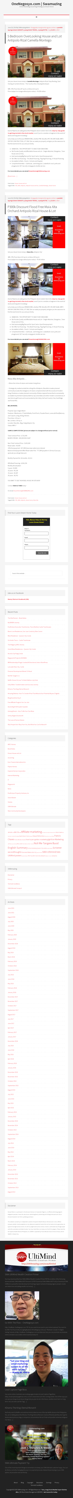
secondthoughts (14, 852)
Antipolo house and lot (32, 185)
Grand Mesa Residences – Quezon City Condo (22, 649)
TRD (29, 856)
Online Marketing (32, 848)
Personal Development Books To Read (20, 671)
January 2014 (12, 1170)
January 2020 (12, 939)
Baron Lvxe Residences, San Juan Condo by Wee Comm (25, 631)
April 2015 (11, 1108)
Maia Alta (35, 500)
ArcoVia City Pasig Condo (15, 653)
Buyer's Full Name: (27, 529)
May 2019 (10, 952)
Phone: (26, 544)
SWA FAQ (34, 852)
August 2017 (11, 1014)
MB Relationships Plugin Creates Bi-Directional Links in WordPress (28, 662)
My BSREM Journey (13, 622)
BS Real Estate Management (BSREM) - (38, 1492)
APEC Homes (12, 744)
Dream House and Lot (21, 183)
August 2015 (11, 1090)
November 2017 (13, 1001)
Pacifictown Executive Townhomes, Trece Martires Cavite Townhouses (29, 627)
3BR (19, 500)
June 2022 (11, 908)
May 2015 (10, 1103)
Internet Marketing (13, 775)
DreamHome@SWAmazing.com (39, 171)
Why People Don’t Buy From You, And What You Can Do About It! (27, 724)
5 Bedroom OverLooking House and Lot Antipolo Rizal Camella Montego (35, 38)
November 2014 (13, 1125)
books (60, 832)
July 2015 (11, 1094)
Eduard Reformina (38, 836)
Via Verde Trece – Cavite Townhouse (19, 640)
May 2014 (10, 1152)
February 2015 (12, 1112)
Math (29, 843)
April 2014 (11, 1156)
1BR (9, 832)
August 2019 (11, 948)
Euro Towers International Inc (17, 762)
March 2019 (11, 957)
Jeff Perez (10, 843)
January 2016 (12, 1068)
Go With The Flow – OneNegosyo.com (21, 1322)
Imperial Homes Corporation (16, 771)
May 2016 (10, 1054)
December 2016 (13, 1041)
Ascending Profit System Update (18, 707)
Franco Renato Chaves (20, 840)
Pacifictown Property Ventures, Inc (18, 793)
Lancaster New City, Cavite (16, 667)
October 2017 (12, 1006)
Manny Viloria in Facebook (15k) (18, 599)
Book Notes (11, 749)
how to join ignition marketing (37, 839)
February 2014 (12, 1165)
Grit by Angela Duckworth (15, 716)
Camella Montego (43, 185)
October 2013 (12, 1183)
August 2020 (11, 917)
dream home (52, 185)
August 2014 (11, 1139)
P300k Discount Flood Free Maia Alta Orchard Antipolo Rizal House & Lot (32, 209)
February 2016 (12, 1063)
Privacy (10, 879)
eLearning (11, 758)
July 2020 (11, 921)
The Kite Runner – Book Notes (17, 618)
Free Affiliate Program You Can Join (18, 702)
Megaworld (11, 784)
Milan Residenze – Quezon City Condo (19, 636)
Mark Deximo (25, 843)
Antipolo (23, 185)
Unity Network (41, 856)
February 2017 (12, 1032)
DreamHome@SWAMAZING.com (39, 339)
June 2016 (11, 1050)
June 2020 (11, 926)
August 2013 (11, 1192)
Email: (26, 537)
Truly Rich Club (34, 856)
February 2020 (12, 935)
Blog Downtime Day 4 (14, 698)
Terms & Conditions (14, 884)
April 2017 (11, 1028)
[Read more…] (12, 176)
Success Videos (26, 852)
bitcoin (57, 832)
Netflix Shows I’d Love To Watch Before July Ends (23, 680)
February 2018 (12, 988)
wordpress (54, 856)
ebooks (31, 836)
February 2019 (12, 961)
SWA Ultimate (12, 806)
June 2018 (11, 979)
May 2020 (10, 930)
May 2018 (10, 983)
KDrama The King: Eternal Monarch (18, 689)
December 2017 (13, 997)
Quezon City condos (42, 848)
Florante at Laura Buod (49, 836)
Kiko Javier (19, 844)
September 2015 (13, 1085)
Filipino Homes (12, 766)
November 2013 (13, 1179)
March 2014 (11, 1161)
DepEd (21, 836)
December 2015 (13, 1072)
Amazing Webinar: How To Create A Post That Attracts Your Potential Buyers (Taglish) (33, 693)
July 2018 (11, 975)
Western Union (48, 856)
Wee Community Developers (17, 811)
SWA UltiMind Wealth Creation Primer (22, 1274)
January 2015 (12, 1116)
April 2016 (11, 1059)
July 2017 (11, 1019)
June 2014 (11, 1147)
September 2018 (13, 970)
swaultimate (39, 852)
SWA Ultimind (49, 851)
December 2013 (13, 1174)
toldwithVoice (24, 856)
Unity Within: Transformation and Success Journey (23, 685)
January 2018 (12, 992)
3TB (16, 185)
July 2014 (11, 1143)
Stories (10, 802)
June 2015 (11, 1099)
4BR (20, 832)
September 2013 (13, 1187)
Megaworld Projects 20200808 (17, 658)
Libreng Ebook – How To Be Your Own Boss (21, 711)
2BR (11, 832)
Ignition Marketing (55, 839)
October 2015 (12, 1081)
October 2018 (12, 966)
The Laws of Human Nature (16, 720)
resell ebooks (49, 848)
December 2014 (13, 1121)
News (9, 789)
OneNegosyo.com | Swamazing (37, 3)
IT (8, 780)
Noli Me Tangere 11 (14, 676)
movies (32, 843)
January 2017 (12, 1037)
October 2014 (12, 1130)
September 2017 (13, 1010)
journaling (14, 843)
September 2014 (13, 1134)
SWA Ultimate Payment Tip (17, 1462)
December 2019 (13, 944)
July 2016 (11, 1046)
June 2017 (11, 1023)
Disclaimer (11, 875)
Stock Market (12, 798)
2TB (16, 500)
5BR (19, 185)
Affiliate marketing (31, 832)
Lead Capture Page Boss (16, 1389)
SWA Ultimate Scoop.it (15, 888)
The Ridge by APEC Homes (16, 645)
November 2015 (13, 1077)
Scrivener (57, 847)
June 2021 (11, 913)
